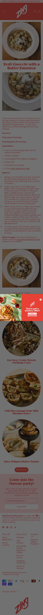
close (40, 299)
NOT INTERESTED (32, 315)
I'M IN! (32, 313)
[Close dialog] (1, 295)
